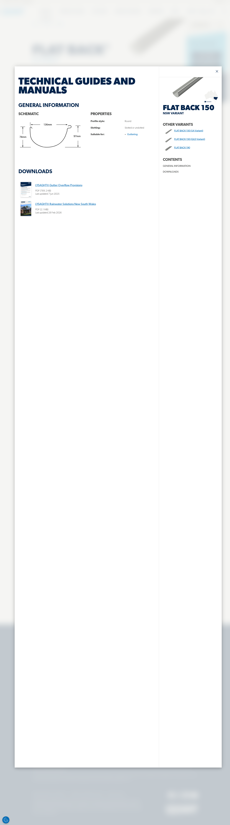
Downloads (171, 172)
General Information (177, 166)
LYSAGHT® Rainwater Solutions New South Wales (65, 204)
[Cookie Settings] (5, 819)
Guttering (132, 134)
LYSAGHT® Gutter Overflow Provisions (58, 185)
